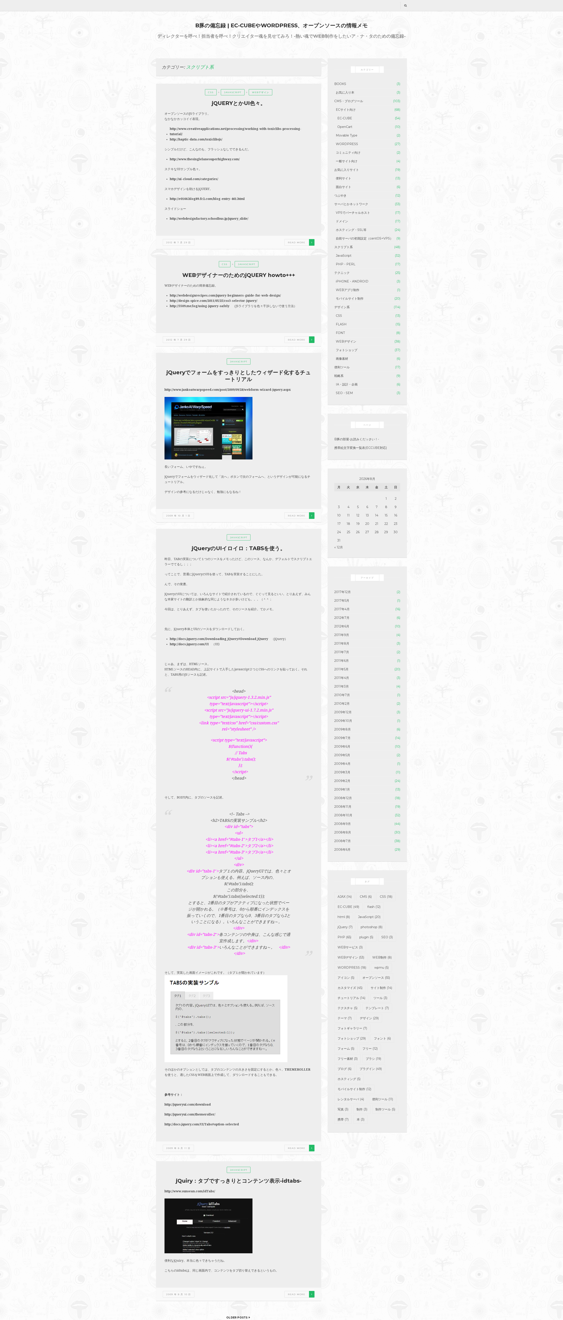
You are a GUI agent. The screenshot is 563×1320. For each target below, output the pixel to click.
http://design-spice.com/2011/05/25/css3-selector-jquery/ (213, 300)
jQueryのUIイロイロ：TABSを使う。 (238, 548)
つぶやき (340, 195)
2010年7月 (342, 695)
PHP (344, 937)
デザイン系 (342, 307)
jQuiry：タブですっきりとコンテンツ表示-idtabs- (239, 1181)
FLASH (341, 324)
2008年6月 (342, 850)
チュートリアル (351, 998)
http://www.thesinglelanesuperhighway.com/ (205, 159)
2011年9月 (341, 635)
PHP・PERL (345, 264)
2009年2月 (342, 781)
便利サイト (343, 178)
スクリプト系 (343, 247)
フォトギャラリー (352, 1028)
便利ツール (342, 367)
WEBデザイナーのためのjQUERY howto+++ (238, 275)
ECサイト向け (346, 110)
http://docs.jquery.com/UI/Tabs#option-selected (202, 1124)
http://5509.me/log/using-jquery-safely (199, 306)
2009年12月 (343, 712)
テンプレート (377, 1008)
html (344, 917)
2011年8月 (341, 643)
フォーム (346, 1049)
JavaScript (232, 92)
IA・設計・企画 (347, 384)
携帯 (343, 1119)
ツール (380, 998)
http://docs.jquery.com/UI (189, 644)
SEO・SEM (344, 393)
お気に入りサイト (346, 170)
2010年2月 (342, 704)
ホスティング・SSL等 (351, 230)
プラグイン (371, 1069)
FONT (340, 333)
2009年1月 (342, 789)
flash (373, 907)
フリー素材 (348, 1059)
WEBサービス (350, 947)
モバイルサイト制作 (350, 299)
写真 (343, 1109)
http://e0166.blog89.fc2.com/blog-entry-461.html (207, 199)
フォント (382, 1038)
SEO (387, 937)
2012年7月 (341, 618)
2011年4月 (341, 678)
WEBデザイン (260, 92)
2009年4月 (342, 764)
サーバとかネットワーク (351, 204)
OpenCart (344, 127)
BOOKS (340, 84)
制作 (361, 1109)
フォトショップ (346, 350)
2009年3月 (342, 772)
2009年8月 (342, 729)
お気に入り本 (345, 92)
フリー (370, 1049)
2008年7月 (342, 841)
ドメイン (342, 221)
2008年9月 (342, 824)
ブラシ (373, 1059)
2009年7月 (342, 738)
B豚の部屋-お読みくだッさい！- (356, 439)
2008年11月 (342, 807)
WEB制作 (382, 957)
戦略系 (339, 376)
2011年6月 (341, 661)
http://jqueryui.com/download (188, 1104)
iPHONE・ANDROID (352, 281)
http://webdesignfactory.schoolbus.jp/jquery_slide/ (209, 218)
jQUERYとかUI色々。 (239, 103)
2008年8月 (342, 832)
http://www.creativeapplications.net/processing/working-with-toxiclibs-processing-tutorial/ (235, 131)
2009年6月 (342, 746)
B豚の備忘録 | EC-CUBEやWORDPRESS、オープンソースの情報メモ (281, 25)
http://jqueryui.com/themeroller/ (190, 1114)
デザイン (369, 1018)
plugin (366, 937)
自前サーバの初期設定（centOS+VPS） (364, 238)
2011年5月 (341, 669)
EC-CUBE (344, 118)
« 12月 (338, 547)
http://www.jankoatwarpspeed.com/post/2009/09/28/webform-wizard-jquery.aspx (228, 389)
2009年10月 (343, 721)
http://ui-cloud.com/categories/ (194, 179)
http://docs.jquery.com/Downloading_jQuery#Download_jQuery (219, 639)
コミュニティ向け (348, 153)
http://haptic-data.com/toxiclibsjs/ (196, 139)
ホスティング (349, 1079)
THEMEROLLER (297, 1069)
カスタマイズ (350, 988)
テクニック (342, 273)
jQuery (345, 927)
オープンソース (376, 978)
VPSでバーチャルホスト (353, 213)
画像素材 (342, 359)
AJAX (345, 897)
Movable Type (346, 135)
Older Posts (237, 1317)
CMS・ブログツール (348, 101)
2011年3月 (341, 686)
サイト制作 (381, 988)
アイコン (346, 978)
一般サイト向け (346, 161)
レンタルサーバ (351, 1099)
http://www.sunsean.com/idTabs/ (190, 1191)
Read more (296, 242)
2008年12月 (343, 798)
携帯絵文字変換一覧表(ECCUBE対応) (360, 448)
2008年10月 (343, 815)
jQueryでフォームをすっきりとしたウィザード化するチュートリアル (238, 375)
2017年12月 (342, 592)
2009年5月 (342, 755)
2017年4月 (342, 609)
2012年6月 (341, 626)
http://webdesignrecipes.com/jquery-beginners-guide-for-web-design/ (225, 295)
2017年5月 (341, 601)
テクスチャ (347, 1008)
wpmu (381, 968)
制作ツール (385, 1109)
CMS (366, 897)
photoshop (371, 927)
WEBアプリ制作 (347, 290)
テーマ (345, 1018)
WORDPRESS (347, 144)
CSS (210, 92)
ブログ (344, 1069)
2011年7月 (341, 652)
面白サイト (343, 187)
